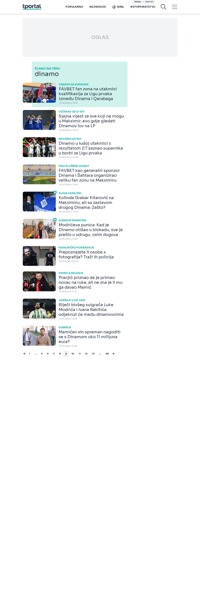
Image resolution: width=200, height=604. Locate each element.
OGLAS (100, 37)
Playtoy (149, 2)
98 (107, 353)
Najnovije (97, 6)
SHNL (120, 6)
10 (72, 353)
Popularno (74, 6)
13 (93, 353)
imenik (138, 2)
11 (79, 353)
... (36, 353)
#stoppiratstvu (142, 6)
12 (86, 353)
